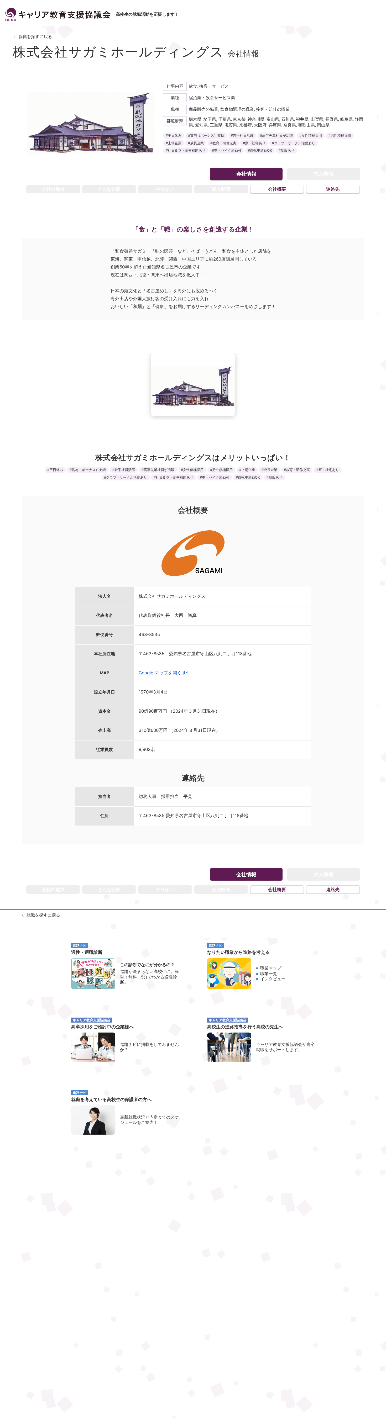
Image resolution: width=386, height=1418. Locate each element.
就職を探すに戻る (35, 36)
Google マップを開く (160, 672)
